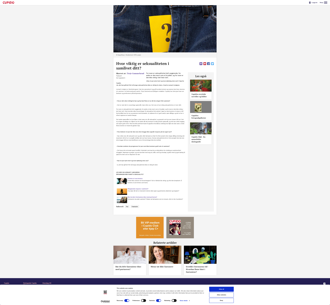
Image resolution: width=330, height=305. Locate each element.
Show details (184, 300)
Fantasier (135, 206)
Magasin (147, 3)
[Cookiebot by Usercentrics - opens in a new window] (105, 301)
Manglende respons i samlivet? (138, 189)
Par (127, 206)
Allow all (221, 289)
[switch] (143, 300)
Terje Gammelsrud (135, 73)
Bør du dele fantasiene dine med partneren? (142, 197)
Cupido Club (159, 3)
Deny (221, 300)
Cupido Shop (173, 3)
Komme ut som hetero (135, 178)
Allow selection (221, 295)
